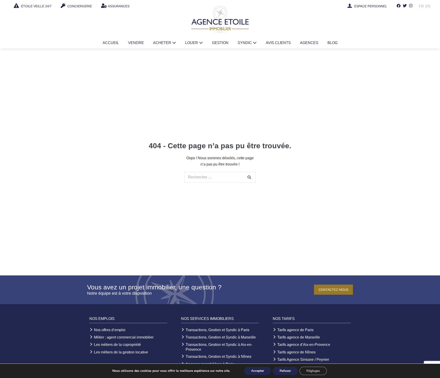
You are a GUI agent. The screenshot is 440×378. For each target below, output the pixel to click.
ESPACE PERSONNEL (370, 6)
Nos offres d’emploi (109, 330)
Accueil (111, 43)
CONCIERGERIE (79, 6)
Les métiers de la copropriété (117, 345)
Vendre (136, 43)
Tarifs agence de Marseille (298, 337)
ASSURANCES (118, 6)
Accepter (257, 371)
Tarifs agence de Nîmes (296, 352)
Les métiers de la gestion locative (121, 352)
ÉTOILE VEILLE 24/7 (36, 6)
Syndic (245, 43)
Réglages (313, 371)
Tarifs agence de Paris (295, 330)
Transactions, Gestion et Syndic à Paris (217, 330)
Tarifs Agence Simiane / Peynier (303, 359)
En (428, 6)
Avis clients (278, 43)
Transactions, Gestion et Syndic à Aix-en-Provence (219, 347)
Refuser (285, 371)
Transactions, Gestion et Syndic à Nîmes (218, 356)
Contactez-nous (333, 289)
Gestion (220, 43)
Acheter (162, 43)
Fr (421, 6)
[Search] (249, 177)
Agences (309, 43)
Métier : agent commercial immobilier (124, 337)
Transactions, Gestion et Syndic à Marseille (221, 337)
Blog (332, 43)
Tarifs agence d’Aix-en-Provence (303, 345)
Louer (192, 43)
